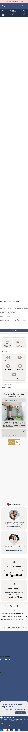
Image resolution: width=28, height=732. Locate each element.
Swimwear (5, 697)
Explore (3, 672)
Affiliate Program (7, 678)
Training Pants (6, 691)
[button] (14, 337)
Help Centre (6, 664)
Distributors (6, 680)
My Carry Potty (7, 686)
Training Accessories (8, 699)
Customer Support (6, 662)
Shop (2, 682)
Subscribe (20, 713)
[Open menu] (2, 6)
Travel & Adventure (8, 689)
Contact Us (5, 666)
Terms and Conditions (14, 727)
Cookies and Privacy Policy (14, 728)
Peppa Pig (5, 688)
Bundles (5, 684)
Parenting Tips (6, 674)
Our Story (5, 676)
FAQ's (4, 668)
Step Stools (6, 695)
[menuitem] (15, 665)
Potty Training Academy (9, 670)
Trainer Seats (6, 693)
